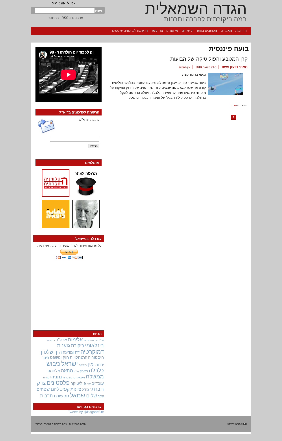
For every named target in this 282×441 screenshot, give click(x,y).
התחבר (53, 18)
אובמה (94, 340)
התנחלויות (78, 357)
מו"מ (76, 371)
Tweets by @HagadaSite (86, 412)
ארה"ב (61, 339)
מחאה (67, 370)
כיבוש (53, 364)
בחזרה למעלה (234, 424)
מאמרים (226, 30)
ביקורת (77, 345)
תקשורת (61, 395)
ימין (91, 364)
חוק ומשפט (59, 357)
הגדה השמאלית (196, 8)
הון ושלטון (51, 352)
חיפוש (99, 10)
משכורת (67, 377)
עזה (89, 384)
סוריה (46, 377)
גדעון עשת (230, 67)
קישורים (187, 30)
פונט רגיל (58, 3)
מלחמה (54, 370)
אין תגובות (184, 67)
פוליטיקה (78, 383)
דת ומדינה (71, 352)
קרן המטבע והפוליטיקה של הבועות (209, 59)
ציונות (75, 389)
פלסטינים (58, 383)
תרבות (46, 395)
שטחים (43, 389)
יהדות (99, 365)
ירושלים (83, 365)
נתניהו (56, 376)
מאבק (84, 371)
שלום (91, 395)
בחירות (51, 340)
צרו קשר (157, 30)
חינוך (45, 357)
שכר (101, 396)
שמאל (77, 395)
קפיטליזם (60, 389)
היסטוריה (96, 357)
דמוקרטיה (92, 351)
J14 (101, 340)
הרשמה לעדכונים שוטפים (130, 30)
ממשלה (95, 377)
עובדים (97, 383)
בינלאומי (94, 345)
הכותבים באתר (206, 30)
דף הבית (241, 30)
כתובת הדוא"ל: (89, 119)
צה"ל (85, 389)
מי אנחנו (172, 30)
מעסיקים (79, 377)
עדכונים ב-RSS (72, 18)
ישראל (69, 363)
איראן (86, 340)
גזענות (63, 345)
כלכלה (96, 370)
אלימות (75, 339)
